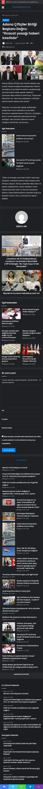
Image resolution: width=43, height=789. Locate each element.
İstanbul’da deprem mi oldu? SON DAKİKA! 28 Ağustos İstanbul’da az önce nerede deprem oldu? (28, 503)
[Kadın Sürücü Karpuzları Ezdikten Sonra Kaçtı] (8, 145)
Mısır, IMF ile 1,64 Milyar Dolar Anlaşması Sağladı (27, 549)
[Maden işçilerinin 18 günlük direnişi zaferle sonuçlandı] (8, 584)
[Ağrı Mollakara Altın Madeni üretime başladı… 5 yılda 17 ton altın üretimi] (8, 600)
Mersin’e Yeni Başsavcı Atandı (14, 467)
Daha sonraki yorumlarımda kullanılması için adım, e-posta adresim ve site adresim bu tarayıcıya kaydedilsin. (21, 440)
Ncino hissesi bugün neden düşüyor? (30, 310)
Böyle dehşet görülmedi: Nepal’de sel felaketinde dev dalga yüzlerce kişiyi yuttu (20, 665)
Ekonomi (15, 15)
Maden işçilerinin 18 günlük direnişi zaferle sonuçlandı (28, 582)
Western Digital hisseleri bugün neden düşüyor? (31, 333)
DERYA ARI (8, 43)
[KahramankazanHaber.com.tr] (21, 7)
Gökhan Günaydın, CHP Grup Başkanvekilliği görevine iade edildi (26, 625)
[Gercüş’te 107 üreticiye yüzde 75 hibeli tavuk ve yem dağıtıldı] (8, 163)
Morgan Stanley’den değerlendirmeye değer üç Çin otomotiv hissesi (10, 334)
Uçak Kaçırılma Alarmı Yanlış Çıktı (16, 591)
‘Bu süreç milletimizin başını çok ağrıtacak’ (20, 574)
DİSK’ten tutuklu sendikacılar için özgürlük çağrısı (23, 2)
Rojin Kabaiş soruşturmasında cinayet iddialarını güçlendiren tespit (18, 657)
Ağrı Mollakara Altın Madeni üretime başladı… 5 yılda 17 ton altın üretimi (28, 599)
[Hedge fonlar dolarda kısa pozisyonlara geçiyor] (11, 349)
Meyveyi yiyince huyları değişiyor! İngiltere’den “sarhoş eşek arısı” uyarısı (18, 492)
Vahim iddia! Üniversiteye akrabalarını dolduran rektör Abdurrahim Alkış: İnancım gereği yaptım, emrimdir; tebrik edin (27, 563)
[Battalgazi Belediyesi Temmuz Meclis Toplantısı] (8, 516)
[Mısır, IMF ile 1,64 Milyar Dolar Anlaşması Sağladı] (8, 551)
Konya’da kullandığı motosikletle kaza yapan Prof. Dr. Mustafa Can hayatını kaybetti (21, 475)
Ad (3, 410)
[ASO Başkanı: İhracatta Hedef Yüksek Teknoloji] (31, 349)
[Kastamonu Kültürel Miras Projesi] (11, 313)
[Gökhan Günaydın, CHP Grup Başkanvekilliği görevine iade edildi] (8, 626)
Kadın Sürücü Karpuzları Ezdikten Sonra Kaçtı (27, 525)
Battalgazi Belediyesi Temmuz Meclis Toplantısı (28, 514)
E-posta (5, 419)
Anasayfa (7, 15)
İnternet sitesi (7, 428)
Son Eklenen (21, 460)
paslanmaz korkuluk (21, 674)
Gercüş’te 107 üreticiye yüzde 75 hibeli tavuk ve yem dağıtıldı (28, 163)
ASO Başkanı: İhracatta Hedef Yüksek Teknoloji (29, 359)
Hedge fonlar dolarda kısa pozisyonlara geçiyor (11, 359)
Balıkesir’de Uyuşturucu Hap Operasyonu (19, 617)
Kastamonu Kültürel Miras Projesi (10, 322)
